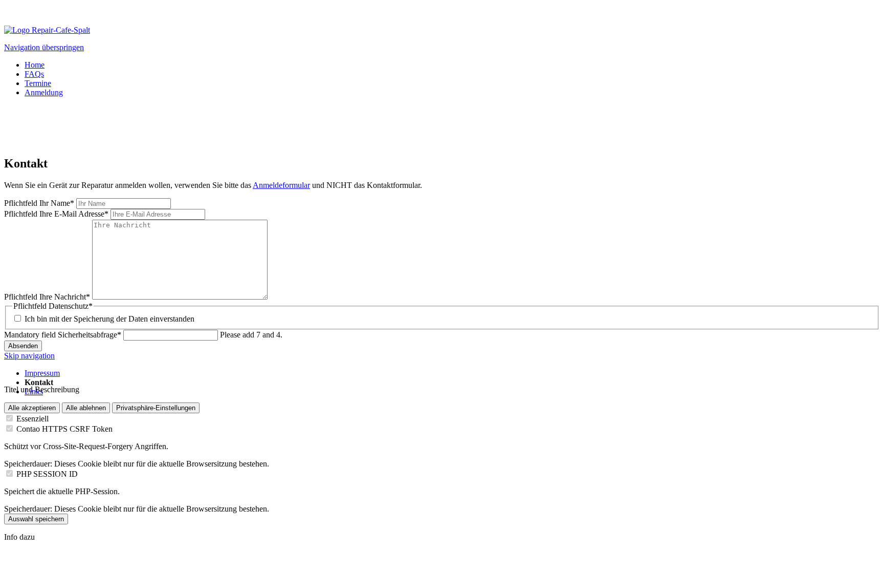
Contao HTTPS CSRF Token (64, 429)
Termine (38, 83)
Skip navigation (29, 355)
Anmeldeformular (281, 185)
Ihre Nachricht (47, 296)
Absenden (23, 346)
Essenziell (32, 418)
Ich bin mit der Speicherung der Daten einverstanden (109, 318)
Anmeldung (44, 92)
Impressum (42, 373)
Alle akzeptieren (32, 408)
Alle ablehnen (86, 408)
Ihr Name (39, 203)
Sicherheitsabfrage (62, 334)
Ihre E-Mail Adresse (56, 213)
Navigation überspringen (44, 47)
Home (35, 64)
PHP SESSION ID (47, 474)
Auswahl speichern (36, 519)
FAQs (34, 74)
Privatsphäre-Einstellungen (155, 408)
